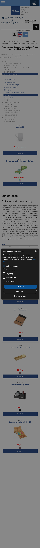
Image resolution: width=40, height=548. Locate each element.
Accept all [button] (20, 287)
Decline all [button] (20, 292)
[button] (20, 296)
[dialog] (20, 274)
